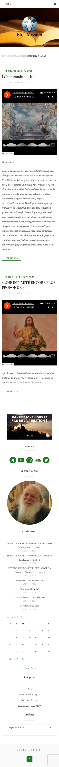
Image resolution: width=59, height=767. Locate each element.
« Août (26, 668)
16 (23, 644)
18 (36, 644)
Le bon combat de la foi (20, 76)
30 (23, 658)
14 (10, 644)
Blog (29, 688)
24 (29, 651)
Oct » (33, 668)
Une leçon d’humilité (29, 589)
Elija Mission (29, 34)
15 (17, 644)
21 (10, 651)
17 (29, 644)
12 (42, 637)
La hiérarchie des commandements (29, 597)
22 (16, 651)
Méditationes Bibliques (18, 71)
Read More (10, 258)
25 (36, 651)
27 (49, 651)
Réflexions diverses (29, 700)
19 (42, 644)
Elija (4, 82)
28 (10, 658)
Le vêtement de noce (29, 605)
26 (42, 651)
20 (49, 644)
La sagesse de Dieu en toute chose (30, 580)
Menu (8, 4)
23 (23, 651)
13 (49, 637)
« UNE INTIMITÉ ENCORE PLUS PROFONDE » (28, 285)
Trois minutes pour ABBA (19, 277)
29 (16, 658)
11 (36, 637)
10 (29, 637)
